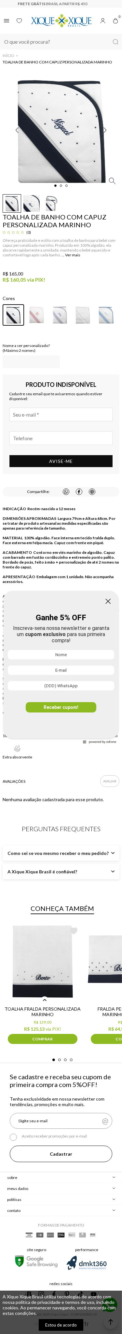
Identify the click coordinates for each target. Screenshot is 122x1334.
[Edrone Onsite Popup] (61, 667)
